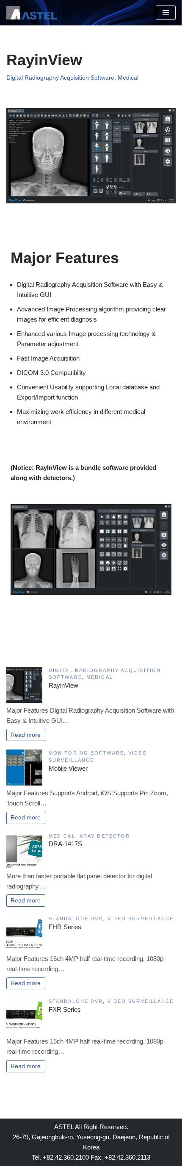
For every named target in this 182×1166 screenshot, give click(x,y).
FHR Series (65, 926)
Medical (128, 78)
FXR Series (65, 1009)
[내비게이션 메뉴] (166, 13)
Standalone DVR (76, 918)
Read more (26, 735)
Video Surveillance (141, 918)
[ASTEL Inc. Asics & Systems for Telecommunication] (31, 12)
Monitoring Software (86, 752)
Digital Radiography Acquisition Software (60, 78)
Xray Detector (105, 835)
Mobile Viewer (68, 768)
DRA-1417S (65, 843)
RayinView (63, 685)
